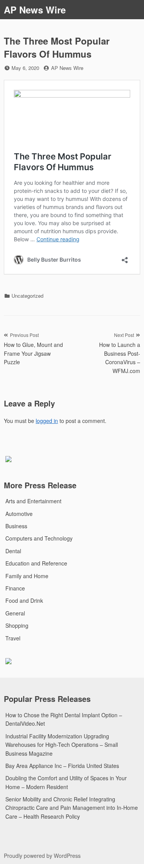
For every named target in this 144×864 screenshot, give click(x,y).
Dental (13, 551)
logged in (47, 421)
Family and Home (26, 576)
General (15, 613)
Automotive (19, 513)
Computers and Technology (39, 538)
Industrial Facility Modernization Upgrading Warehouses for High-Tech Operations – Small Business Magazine (61, 744)
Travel (12, 638)
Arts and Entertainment (33, 501)
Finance (15, 588)
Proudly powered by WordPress (42, 855)
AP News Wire (35, 9)
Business (16, 526)
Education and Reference (36, 563)
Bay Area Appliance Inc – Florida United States (62, 765)
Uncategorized (27, 295)
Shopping (16, 625)
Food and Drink (24, 600)
